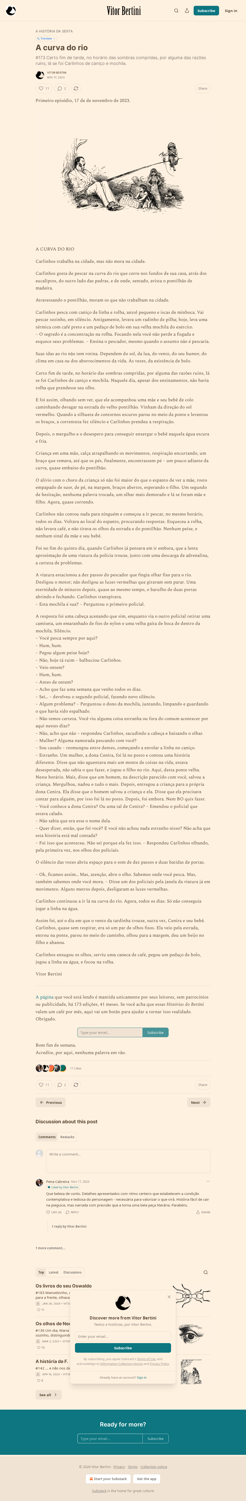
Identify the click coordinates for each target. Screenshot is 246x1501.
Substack (99, 1490)
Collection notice (154, 1466)
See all (45, 1394)
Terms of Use (146, 1359)
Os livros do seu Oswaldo (64, 1286)
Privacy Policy (159, 1364)
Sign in (231, 10)
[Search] (176, 10)
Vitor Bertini (57, 72)
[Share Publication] (187, 10)
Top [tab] (41, 1272)
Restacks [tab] (67, 1137)
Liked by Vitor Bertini (65, 1187)
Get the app (146, 1478)
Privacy (119, 1466)
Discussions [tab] (72, 1272)
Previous (54, 1102)
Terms (133, 1466)
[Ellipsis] (208, 1181)
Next (195, 1102)
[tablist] (56, 1137)
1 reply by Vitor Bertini (69, 1226)
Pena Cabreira (57, 1181)
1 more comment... (50, 1248)
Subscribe (206, 10)
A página (45, 997)
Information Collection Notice (121, 1364)
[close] (169, 1297)
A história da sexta (54, 31)
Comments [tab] (46, 1137)
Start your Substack (110, 1478)
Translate (46, 38)
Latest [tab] (54, 1272)
